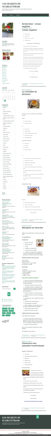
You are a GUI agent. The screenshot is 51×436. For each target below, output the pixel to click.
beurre (13, 313)
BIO (4, 109)
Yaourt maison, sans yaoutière (7, 204)
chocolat (36, 335)
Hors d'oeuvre (6, 140)
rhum (13, 308)
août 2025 (4, 72)
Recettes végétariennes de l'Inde (8, 177)
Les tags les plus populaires (33, 432)
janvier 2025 (4, 78)
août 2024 (4, 81)
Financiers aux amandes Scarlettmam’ (33, 344)
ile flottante (34, 219)
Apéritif (4, 107)
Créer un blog (23, 431)
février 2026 (4, 70)
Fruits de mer (5, 136)
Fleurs (4, 130)
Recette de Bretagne (7, 159)
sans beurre (5, 308)
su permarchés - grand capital (8, 280)
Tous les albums (5, 60)
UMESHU (4, 233)
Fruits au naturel (6, 132)
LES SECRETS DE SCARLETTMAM (11, 5)
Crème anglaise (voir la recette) (26, 140)
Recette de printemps (7, 163)
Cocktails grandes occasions (8, 115)
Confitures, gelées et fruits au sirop (8, 118)
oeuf (38, 83)
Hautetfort (27, 431)
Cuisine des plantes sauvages (8, 121)
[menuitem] (5, 15)
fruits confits (5, 134)
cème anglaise (24, 336)
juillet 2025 (4, 73)
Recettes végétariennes (7, 174)
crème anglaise (34, 83)
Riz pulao (4, 256)
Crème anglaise (29, 30)
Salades (4, 179)
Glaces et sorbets (6, 138)
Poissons (4, 151)
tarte (3, 315)
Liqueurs (5, 143)
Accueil (5, 15)
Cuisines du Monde (6, 126)
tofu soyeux (11, 310)
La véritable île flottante (29, 92)
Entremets (5, 128)
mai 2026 (4, 69)
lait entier (41, 83)
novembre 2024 (5, 80)
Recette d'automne (6, 157)
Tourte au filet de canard (8, 227)
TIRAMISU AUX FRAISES (7, 216)
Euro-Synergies (11, 275)
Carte (3, 193)
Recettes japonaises (7, 170)
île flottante (36, 71)
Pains (4, 145)
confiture (9, 313)
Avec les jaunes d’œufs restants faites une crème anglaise (33, 401)
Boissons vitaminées (7, 111)
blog (41, 433)
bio (9, 308)
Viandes (4, 186)
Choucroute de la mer (7, 221)
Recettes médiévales (7, 172)
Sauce (4, 183)
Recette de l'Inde (6, 161)
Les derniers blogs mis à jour (18, 432)
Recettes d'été (5, 166)
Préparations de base (7, 153)
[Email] (9, 294)
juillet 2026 (4, 67)
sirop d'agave (5, 310)
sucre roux (8, 315)
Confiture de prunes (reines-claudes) (7, 250)
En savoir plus (46, 435)
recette (4, 313)
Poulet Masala (5, 244)
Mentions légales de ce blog (19, 433)
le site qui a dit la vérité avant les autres (8, 282)
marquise (33, 335)
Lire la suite (4, 45)
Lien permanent (25, 83)
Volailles (4, 188)
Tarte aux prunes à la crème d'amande (7, 238)
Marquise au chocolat (32, 227)
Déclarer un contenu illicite (12, 433)
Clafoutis (4, 210)
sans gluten (5, 181)
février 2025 (4, 77)
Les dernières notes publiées (25, 432)
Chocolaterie (5, 113)
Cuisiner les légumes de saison (7, 124)
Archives (11, 15)
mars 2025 (4, 75)
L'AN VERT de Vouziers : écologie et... (8, 269)
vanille (38, 219)
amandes (41, 219)
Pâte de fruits (5, 147)
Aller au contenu (3, 0)
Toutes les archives (5, 83)
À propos (18, 15)
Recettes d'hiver (6, 168)
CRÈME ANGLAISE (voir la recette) (30, 257)
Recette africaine (6, 155)
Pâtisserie (5, 149)
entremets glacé (42, 335)
